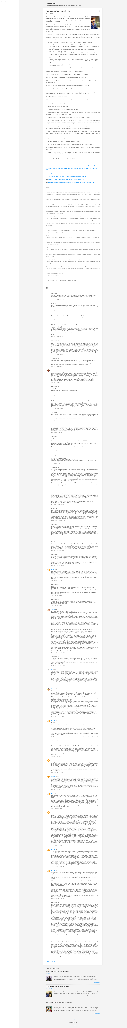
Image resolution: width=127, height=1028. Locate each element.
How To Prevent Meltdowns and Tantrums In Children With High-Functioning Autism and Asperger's (69, 162)
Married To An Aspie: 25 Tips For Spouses (57, 971)
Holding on (53, 776)
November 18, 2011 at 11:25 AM (58, 520)
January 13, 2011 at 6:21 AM (57, 395)
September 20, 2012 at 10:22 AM (58, 665)
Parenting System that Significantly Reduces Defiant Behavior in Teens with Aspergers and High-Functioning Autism (73, 165)
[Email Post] (47, 288)
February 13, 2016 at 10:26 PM (57, 789)
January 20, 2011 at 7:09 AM (57, 408)
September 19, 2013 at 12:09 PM (58, 740)
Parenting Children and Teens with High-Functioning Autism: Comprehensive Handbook (67, 176)
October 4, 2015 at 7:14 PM (57, 772)
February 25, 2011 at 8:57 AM (57, 450)
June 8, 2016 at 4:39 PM (56, 845)
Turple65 (53, 609)
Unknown (53, 720)
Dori (52, 669)
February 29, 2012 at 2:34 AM (57, 565)
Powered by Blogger (73, 1019)
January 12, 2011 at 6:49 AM (57, 336)
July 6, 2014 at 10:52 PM (56, 756)
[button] (99, 11)
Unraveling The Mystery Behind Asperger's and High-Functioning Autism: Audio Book (66, 179)
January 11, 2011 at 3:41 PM (57, 319)
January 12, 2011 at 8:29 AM (57, 366)
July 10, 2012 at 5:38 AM (56, 595)
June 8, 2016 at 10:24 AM (56, 808)
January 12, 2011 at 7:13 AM (57, 354)
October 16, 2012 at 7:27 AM (57, 716)
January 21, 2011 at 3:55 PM (57, 420)
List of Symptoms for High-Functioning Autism (59, 1002)
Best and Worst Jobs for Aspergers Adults (57, 986)
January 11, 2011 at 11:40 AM (57, 299)
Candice (53, 370)
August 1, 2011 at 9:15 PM (57, 487)
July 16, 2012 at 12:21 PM (56, 605)
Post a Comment (51, 961)
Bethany (53, 569)
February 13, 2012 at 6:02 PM (57, 550)
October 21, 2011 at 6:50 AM (57, 504)
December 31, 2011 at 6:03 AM (57, 538)
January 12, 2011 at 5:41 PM (57, 382)
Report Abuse (73, 1025)
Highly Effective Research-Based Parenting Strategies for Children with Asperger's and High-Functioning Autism (72, 182)
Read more (97, 982)
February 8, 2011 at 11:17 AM (57, 432)
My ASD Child (51, 3)
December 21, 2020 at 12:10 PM (58, 936)
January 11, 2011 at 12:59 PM (57, 310)
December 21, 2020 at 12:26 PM (58, 958)
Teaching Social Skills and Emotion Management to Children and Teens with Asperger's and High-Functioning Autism (73, 173)
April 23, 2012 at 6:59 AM (56, 580)
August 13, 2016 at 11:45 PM (57, 866)
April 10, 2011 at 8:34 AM (56, 463)
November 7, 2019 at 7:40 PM (57, 898)
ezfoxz (52, 793)
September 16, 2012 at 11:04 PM (58, 652)
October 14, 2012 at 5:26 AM (57, 685)
